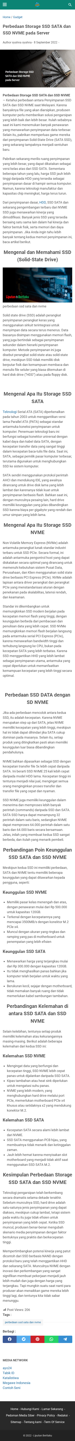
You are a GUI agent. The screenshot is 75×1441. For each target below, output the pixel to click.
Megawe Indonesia (16, 1383)
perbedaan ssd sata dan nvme (23, 1322)
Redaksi (63, 1415)
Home (14, 1409)
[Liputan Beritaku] (37, 5)
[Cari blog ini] (70, 5)
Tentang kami (33, 1422)
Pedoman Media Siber (20, 1415)
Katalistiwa (11, 1378)
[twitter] (23, 1339)
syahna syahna (22, 42)
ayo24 (7, 1368)
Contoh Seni (11, 1388)
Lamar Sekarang (52, 1409)
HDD (42, 202)
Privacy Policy (46, 1415)
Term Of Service (54, 1422)
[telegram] (65, 1339)
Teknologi (10, 412)
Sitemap (16, 1422)
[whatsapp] (51, 1339)
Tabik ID (8, 1373)
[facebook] (10, 1339)
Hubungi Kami (30, 1409)
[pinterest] (37, 1339)
